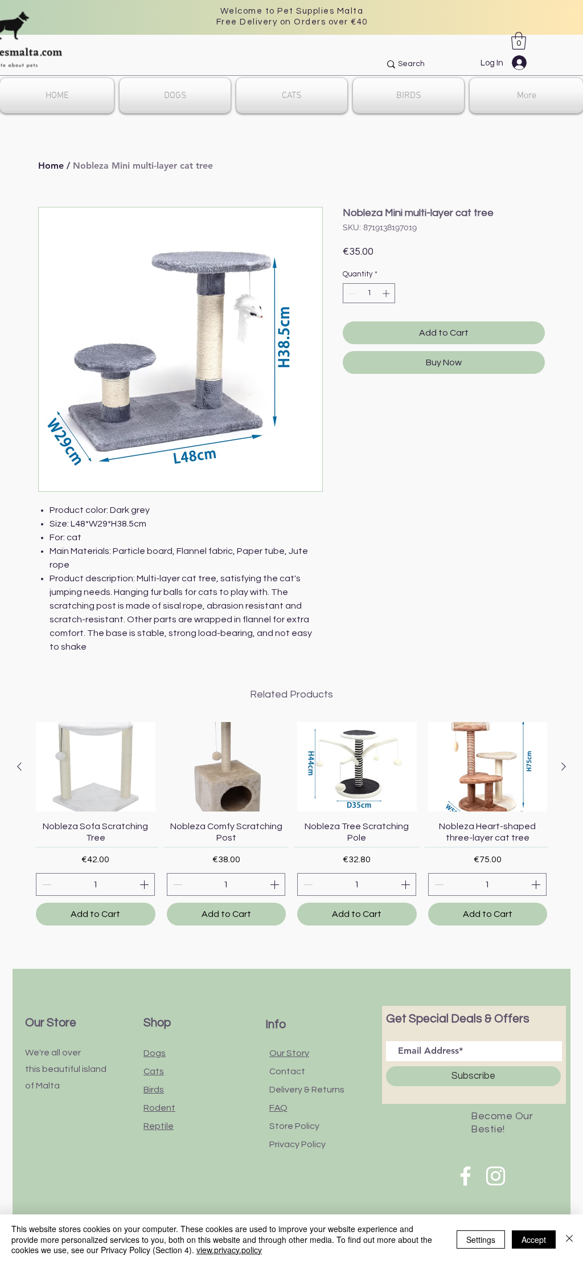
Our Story (289, 1053)
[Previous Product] (19, 766)
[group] (291, 823)
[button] (518, 41)
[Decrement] (351, 293)
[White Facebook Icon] (465, 1176)
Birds (153, 1089)
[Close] (569, 1239)
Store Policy (294, 1126)
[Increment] (387, 293)
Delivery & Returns (306, 1089)
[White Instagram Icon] (495, 1176)
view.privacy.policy (229, 1249)
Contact (287, 1071)
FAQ (278, 1107)
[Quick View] (95, 767)
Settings (480, 1239)
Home (51, 165)
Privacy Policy (297, 1144)
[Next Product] (563, 766)
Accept (534, 1239)
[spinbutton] (369, 293)
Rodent (159, 1107)
